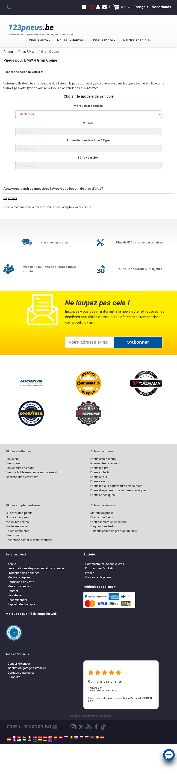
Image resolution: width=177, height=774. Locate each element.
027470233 (11, 7)
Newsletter (15, 595)
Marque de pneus (102, 513)
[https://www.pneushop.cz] (81, 737)
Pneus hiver (13, 463)
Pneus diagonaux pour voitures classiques (118, 490)
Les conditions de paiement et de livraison (36, 568)
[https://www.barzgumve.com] (24, 740)
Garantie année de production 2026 (113, 531)
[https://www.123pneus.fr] (14, 737)
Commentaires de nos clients (104, 564)
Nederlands (161, 7)
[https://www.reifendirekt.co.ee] (35, 740)
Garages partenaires (21, 672)
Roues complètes (17, 531)
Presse (89, 573)
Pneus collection (101, 472)
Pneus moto (103, 40)
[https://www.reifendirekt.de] (9, 737)
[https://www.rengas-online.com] (76, 737)
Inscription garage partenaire (27, 668)
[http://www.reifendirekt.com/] (55, 740)
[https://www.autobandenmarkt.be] (71, 737)
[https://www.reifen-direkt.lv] (45, 740)
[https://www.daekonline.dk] (40, 737)
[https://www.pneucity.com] (92, 737)
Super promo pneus (19, 513)
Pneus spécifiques (102, 495)
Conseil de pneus (19, 663)
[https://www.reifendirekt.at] (60, 737)
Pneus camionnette (103, 459)
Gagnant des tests (102, 526)
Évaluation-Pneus (101, 517)
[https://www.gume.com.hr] (29, 740)
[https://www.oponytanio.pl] (9, 740)
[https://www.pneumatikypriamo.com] (86, 737)
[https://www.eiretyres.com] (97, 737)
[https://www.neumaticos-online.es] (55, 737)
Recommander (17, 600)
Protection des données (23, 573)
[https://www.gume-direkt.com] (66, 737)
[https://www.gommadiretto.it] (29, 737)
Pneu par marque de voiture (108, 522)
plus (90, 700)
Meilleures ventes (17, 522)
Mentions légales (19, 577)
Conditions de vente (21, 582)
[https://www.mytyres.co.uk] (50, 737)
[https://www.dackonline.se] (24, 737)
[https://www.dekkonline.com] (35, 737)
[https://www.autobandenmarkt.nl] (45, 737)
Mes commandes (19, 586)
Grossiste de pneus (98, 577)
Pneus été (12, 459)
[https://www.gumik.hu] (102, 737)
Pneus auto (38, 40)
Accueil (12, 564)
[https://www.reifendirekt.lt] (40, 740)
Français (140, 7)
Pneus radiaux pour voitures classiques (116, 486)
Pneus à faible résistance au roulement (31, 472)
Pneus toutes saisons (20, 468)
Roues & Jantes (70, 40)
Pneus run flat (99, 468)
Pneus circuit (98, 477)
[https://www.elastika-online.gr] (19, 740)
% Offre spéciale (136, 40)
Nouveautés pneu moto (105, 463)
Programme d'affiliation (100, 568)
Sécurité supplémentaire (22, 477)
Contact (13, 591)
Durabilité (14, 677)
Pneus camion (99, 481)
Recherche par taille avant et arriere (29, 540)
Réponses (10, 198)
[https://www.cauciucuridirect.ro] (14, 740)
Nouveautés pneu (17, 517)
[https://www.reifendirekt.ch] (19, 737)
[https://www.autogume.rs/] (50, 740)
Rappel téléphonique (21, 604)
